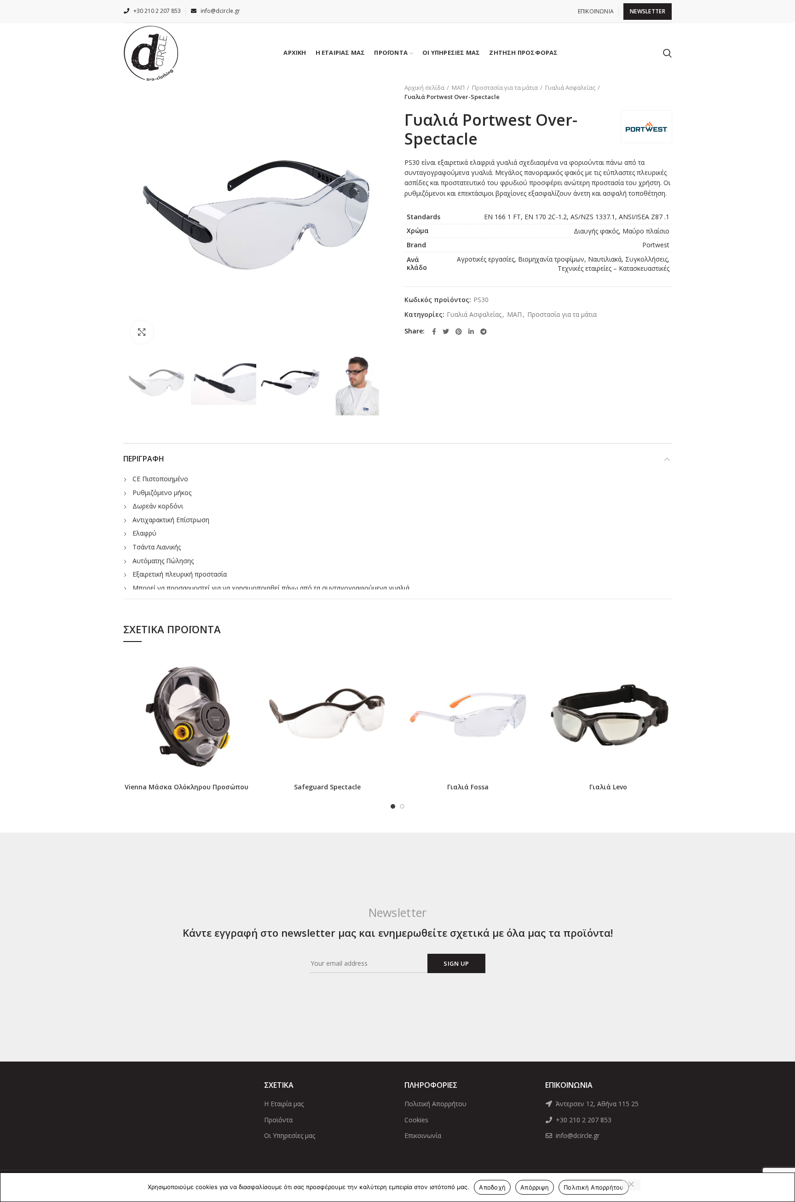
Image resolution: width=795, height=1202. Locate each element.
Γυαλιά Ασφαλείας (570, 87)
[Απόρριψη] (631, 1184)
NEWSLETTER (647, 11)
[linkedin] (471, 332)
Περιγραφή (143, 459)
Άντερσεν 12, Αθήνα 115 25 (596, 1103)
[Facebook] (434, 332)
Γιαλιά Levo (608, 787)
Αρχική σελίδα (424, 87)
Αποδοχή (492, 1187)
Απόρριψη (534, 1187)
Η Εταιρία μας (284, 1103)
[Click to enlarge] (141, 332)
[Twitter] (445, 332)
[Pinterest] (458, 332)
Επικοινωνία (422, 1135)
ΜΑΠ (458, 87)
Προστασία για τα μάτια (505, 87)
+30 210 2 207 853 (582, 1119)
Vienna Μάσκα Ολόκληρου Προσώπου (186, 787)
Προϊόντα (278, 1119)
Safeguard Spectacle (327, 787)
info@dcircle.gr (576, 1135)
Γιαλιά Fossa (468, 787)
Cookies (416, 1119)
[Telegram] (483, 332)
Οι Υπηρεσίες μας (289, 1135)
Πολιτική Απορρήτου (435, 1103)
